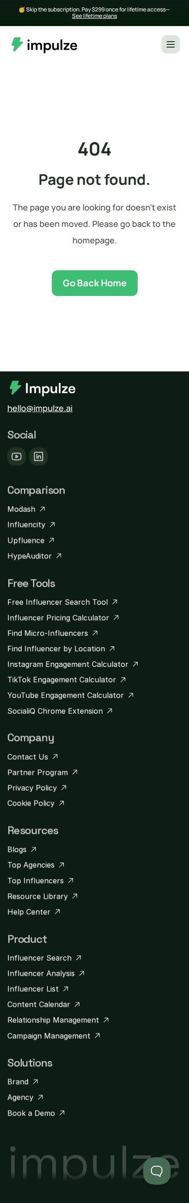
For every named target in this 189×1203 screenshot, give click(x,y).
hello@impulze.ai (39, 408)
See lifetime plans (94, 16)
